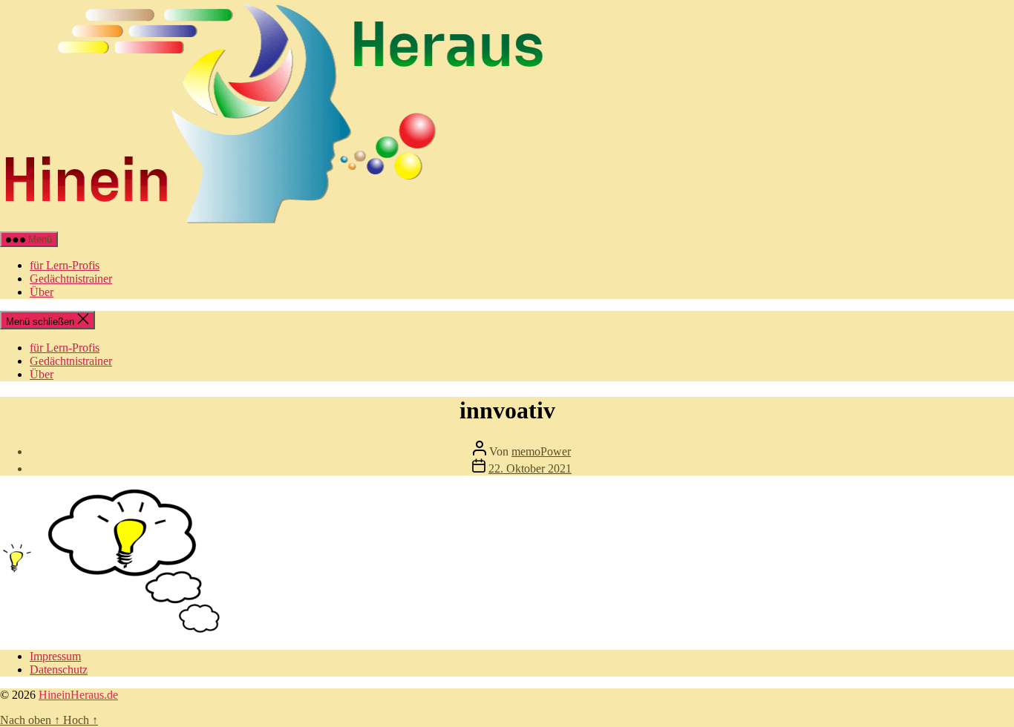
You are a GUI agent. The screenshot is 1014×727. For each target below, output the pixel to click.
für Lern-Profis (64, 265)
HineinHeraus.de (78, 694)
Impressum (55, 656)
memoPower (541, 451)
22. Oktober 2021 (530, 468)
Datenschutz (59, 669)
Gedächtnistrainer (71, 278)
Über (41, 292)
